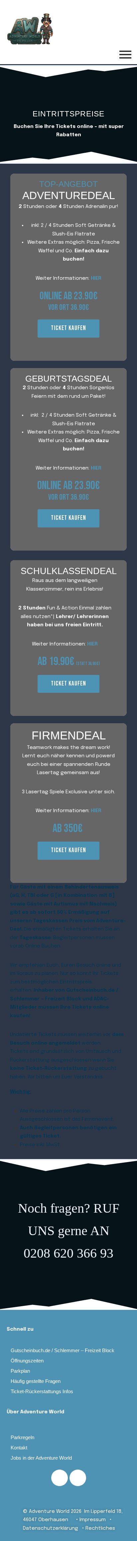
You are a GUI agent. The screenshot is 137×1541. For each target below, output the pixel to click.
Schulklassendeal (69, 571)
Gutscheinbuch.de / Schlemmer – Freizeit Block (62, 1350)
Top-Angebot (68, 184)
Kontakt (19, 1447)
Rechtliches (100, 1528)
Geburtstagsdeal (68, 378)
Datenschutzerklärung (50, 1528)
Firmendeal (69, 735)
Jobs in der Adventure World (41, 1458)
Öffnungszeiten (27, 1360)
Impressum (95, 1519)
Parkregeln (22, 1437)
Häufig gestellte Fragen (36, 1381)
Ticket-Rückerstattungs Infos (42, 1391)
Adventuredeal (68, 195)
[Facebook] (59, 1478)
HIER (96, 278)
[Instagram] (77, 1478)
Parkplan (20, 1371)
